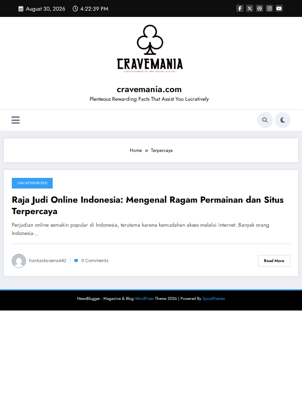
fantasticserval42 (47, 261)
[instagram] (269, 8)
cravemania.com (149, 89)
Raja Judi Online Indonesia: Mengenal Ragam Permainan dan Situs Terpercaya (148, 205)
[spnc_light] (283, 120)
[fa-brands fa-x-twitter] (249, 8)
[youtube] (279, 8)
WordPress (144, 298)
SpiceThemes (214, 298)
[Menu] (15, 120)
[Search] (265, 120)
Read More (274, 261)
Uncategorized (32, 183)
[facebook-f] (239, 8)
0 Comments (95, 261)
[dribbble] (259, 8)
